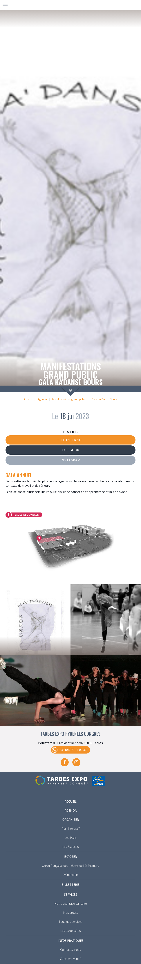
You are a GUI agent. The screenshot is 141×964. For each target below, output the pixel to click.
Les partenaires (70, 931)
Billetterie (70, 885)
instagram (76, 762)
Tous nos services (70, 922)
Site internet (70, 440)
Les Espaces (70, 847)
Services (70, 895)
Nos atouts (70, 913)
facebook (65, 762)
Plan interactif (70, 829)
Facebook (70, 450)
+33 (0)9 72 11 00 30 (72, 750)
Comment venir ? (70, 959)
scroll (70, 391)
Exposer (70, 857)
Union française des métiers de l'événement (70, 866)
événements (71, 875)
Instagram (70, 460)
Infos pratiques (70, 941)
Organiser (70, 820)
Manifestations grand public (69, 399)
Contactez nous (70, 950)
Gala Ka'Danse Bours (104, 399)
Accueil (28, 399)
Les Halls (71, 838)
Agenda (42, 399)
